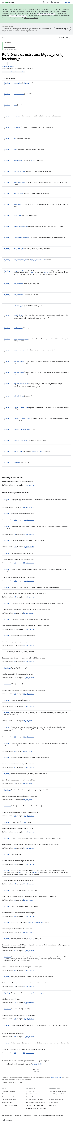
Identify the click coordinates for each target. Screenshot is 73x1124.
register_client (18, 83)
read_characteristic (19, 171)
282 (15, 864)
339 (15, 932)
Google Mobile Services (56, 1099)
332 (15, 613)
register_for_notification (21, 226)
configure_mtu (18, 328)
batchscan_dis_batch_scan (22, 429)
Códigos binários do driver (9, 1105)
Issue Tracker (53, 1105)
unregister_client (19, 94)
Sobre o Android (7, 1115)
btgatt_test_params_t (38, 451)
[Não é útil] (69, 37)
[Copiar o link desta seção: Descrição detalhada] (25, 478)
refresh (16, 149)
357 (15, 662)
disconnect (17, 127)
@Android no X (30, 1091)
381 (15, 751)
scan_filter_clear (19, 283)
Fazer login (67, 2)
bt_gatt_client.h (17, 72)
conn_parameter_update (21, 339)
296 (15, 816)
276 (15, 832)
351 (15, 900)
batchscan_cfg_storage (21, 407)
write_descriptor (19, 204)
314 (15, 783)
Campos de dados (8, 66)
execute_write (18, 215)
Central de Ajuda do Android (57, 1091)
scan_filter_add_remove (21, 271)
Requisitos (5, 1094)
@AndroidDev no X (31, 1094)
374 (15, 986)
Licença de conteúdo (55, 1077)
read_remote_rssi (19, 249)
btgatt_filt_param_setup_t (37, 260)
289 (15, 629)
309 (15, 1037)
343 (15, 884)
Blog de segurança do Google (34, 1099)
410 (15, 678)
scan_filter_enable (19, 295)
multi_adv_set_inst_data (21, 383)
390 (15, 706)
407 (15, 1003)
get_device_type (19, 306)
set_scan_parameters (20, 350)
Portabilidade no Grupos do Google (36, 1108)
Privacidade (42, 1115)
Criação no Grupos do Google (34, 1105)
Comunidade (17, 1115)
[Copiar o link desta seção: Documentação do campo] (31, 493)
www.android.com (54, 1097)
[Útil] (67, 37)
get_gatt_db (17, 462)
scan (15, 105)
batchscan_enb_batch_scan (22, 418)
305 (15, 767)
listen (15, 138)
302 (15, 951)
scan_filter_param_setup (21, 260)
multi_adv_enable (19, 361)
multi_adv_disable (19, 396)
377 (15, 721)
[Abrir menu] (3, 2)
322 (15, 645)
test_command (18, 451)
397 (15, 534)
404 (15, 547)
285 (15, 597)
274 (15, 485)
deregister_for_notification (22, 237)
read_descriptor (19, 193)
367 (15, 563)
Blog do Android (30, 1097)
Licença (35, 1115)
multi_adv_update (19, 372)
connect (16, 116)
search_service (18, 160)
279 (15, 1019)
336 (15, 800)
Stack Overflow (53, 1102)
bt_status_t (7, 83)
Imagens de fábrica (7, 1102)
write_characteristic (20, 182)
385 (15, 737)
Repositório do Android (8, 1091)
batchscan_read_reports (21, 440)
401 (15, 520)
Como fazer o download (9, 1097)
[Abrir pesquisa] (44, 2)
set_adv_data (18, 315)
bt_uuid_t (26, 83)
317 (15, 1053)
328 (15, 848)
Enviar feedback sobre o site (55, 1115)
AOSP (3, 37)
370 (15, 581)
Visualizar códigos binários (9, 1099)
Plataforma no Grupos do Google (35, 1102)
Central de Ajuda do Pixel (56, 1094)
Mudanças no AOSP (31, 18)
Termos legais (27, 1115)
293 (15, 694)
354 (15, 916)
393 (15, 507)
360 (15, 970)
